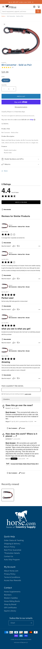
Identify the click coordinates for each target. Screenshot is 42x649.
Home (3, 16)
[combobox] (21, 11)
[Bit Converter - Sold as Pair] (8, 495)
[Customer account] (34, 6)
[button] (21, 159)
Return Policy (9, 547)
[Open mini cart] (38, 6)
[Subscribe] (31, 623)
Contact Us (8, 556)
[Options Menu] (39, 246)
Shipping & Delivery (12, 543)
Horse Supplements (12, 591)
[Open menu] (3, 6)
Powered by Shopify (26, 639)
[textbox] (21, 390)
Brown (6, 80)
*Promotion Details (12, 553)
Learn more (28, 394)
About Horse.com (11, 571)
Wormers (7, 595)
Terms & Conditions (12, 577)
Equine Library (10, 611)
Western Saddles (11, 598)
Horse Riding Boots (12, 601)
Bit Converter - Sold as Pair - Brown (19, 226)
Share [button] (6, 171)
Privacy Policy (9, 574)
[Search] (38, 11)
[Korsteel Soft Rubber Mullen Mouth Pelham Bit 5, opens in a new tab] (8, 464)
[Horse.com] (10, 6)
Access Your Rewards (12, 580)
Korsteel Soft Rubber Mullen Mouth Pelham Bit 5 (25, 464)
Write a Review (21, 202)
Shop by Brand (10, 604)
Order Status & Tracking (14, 540)
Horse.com (17, 639)
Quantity (4, 85)
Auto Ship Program (12, 559)
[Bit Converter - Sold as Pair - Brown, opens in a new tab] (5, 226)
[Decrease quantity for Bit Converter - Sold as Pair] (4, 88)
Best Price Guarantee (12, 550)
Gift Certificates (10, 607)
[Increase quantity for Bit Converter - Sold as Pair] (13, 88)
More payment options (21, 107)
